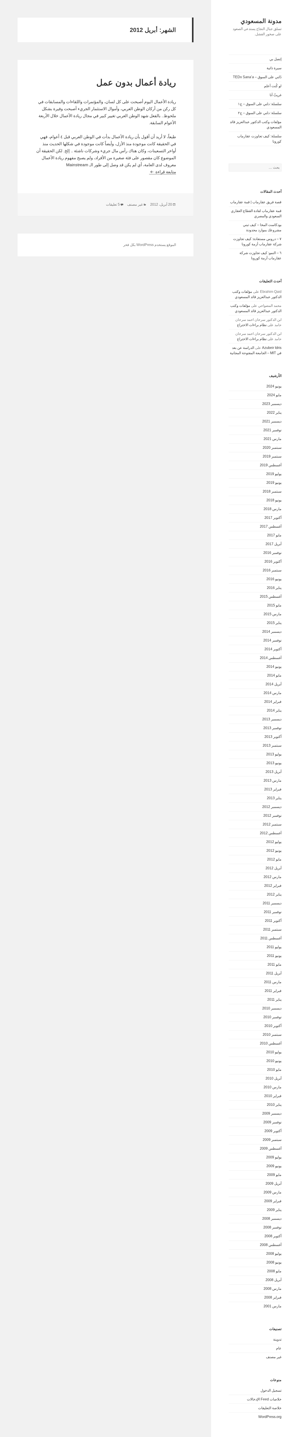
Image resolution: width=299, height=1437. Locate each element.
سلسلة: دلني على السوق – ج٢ (259, 113)
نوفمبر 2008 (272, 1227)
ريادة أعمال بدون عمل (136, 82)
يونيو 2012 (273, 850)
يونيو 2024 (273, 386)
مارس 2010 (272, 1087)
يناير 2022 (274, 412)
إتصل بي (275, 59)
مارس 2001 (272, 1306)
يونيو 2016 (273, 579)
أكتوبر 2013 (272, 737)
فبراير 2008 (272, 1297)
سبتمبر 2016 (272, 570)
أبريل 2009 (273, 1183)
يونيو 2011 (274, 956)
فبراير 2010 (272, 1096)
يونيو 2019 (273, 482)
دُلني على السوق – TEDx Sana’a (257, 77)
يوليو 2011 (274, 947)
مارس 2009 (272, 1192)
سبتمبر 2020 (272, 447)
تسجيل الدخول (270, 1390)
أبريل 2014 (273, 684)
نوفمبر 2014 (272, 640)
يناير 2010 (274, 1104)
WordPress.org (269, 1417)
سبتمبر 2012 (272, 824)
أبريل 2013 (273, 772)
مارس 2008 (272, 1288)
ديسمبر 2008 (271, 1218)
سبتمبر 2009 (272, 1140)
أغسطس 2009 (270, 1148)
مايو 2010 (274, 1069)
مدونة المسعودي (261, 21)
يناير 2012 (274, 894)
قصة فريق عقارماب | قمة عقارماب (255, 202)
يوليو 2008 (273, 1253)
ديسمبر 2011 (272, 903)
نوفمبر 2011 (272, 912)
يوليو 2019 (273, 474)
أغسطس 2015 (270, 596)
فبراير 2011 (273, 991)
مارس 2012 (272, 877)
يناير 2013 (274, 798)
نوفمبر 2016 (272, 553)
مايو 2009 (274, 1175)
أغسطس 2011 (270, 938)
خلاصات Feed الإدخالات (264, 1399)
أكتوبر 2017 (272, 518)
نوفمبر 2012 (272, 815)
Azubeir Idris (271, 348)
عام (278, 1348)
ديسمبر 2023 (271, 404)
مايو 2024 (274, 395)
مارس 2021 (272, 439)
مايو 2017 (274, 535)
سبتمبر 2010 (272, 1034)
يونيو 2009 (273, 1166)
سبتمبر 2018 (272, 491)
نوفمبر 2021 (272, 430)
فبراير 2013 (272, 789)
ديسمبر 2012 (271, 807)
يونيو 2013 (273, 763)
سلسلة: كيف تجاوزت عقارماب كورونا (259, 138)
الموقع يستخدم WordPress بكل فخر (149, 245)
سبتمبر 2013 (272, 745)
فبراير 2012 (272, 885)
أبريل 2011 (273, 973)
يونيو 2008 (273, 1262)
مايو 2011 (274, 964)
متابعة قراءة (162, 172)
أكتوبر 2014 (272, 649)
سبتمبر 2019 (272, 456)
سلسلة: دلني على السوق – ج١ (259, 104)
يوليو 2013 (273, 754)
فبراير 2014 (272, 701)
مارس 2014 (272, 693)
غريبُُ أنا (275, 95)
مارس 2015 (272, 614)
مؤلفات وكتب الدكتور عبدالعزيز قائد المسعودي (255, 124)
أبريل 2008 (273, 1280)
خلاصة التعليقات (269, 1408)
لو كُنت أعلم (272, 86)
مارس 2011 (272, 982)
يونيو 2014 (273, 666)
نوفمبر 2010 (272, 1017)
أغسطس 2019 (270, 465)
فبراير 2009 (272, 1201)
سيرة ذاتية (274, 68)
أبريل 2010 (273, 1078)
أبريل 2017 (273, 544)
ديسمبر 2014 (271, 631)
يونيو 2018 (273, 500)
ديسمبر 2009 (271, 1113)
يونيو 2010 (273, 1061)
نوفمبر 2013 (272, 728)
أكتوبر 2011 (273, 921)
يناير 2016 (274, 588)
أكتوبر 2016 (272, 561)
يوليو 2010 (273, 1052)
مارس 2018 (272, 509)
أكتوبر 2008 (272, 1236)
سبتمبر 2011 (272, 929)
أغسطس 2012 (270, 833)
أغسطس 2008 (270, 1245)
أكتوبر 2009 (272, 1131)
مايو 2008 (274, 1271)
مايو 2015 (274, 605)
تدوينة (277, 1339)
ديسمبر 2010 (271, 1008)
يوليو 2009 (273, 1157)
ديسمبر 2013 (271, 719)
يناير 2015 (274, 623)
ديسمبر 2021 (271, 421)
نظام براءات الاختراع (252, 325)
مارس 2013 (272, 780)
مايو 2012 (274, 859)
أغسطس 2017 (270, 526)
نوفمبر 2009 (272, 1122)
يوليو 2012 (273, 842)
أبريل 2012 (273, 868)
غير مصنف (273, 1357)
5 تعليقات (113, 204)
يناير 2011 (274, 999)
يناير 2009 (274, 1210)
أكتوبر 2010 (272, 1026)
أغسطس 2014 (270, 658)
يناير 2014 (274, 710)
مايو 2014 (274, 675)
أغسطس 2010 (270, 1043)
